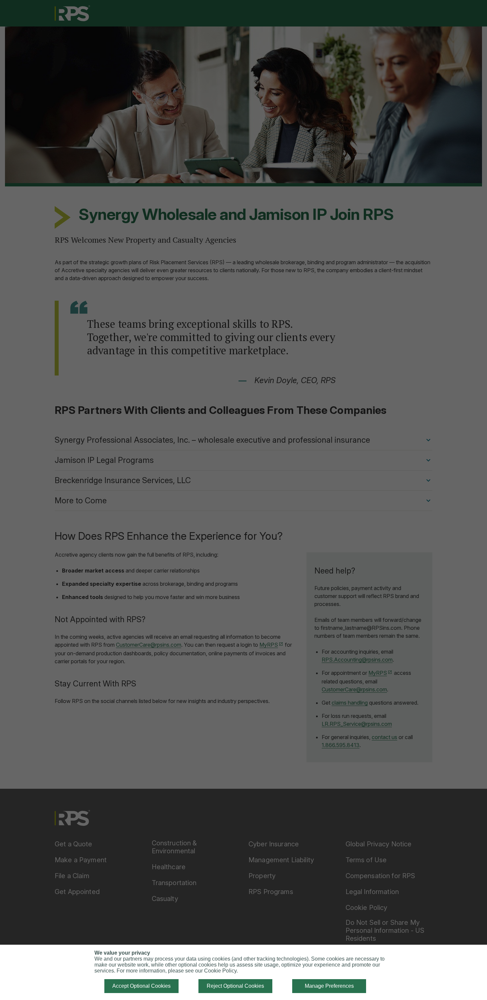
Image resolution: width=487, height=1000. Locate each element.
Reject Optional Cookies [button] (235, 986)
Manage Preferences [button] (329, 986)
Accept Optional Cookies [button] (141, 986)
